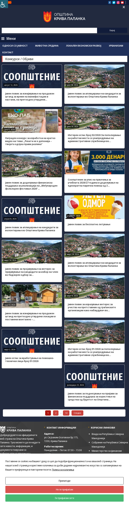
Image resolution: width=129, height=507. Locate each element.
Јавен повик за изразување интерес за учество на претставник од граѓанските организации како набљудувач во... (92, 307)
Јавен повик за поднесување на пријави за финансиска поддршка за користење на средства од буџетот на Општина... (93, 396)
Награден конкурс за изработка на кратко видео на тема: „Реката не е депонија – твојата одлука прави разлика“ (30, 141)
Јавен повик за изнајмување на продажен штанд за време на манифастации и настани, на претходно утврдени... (29, 96)
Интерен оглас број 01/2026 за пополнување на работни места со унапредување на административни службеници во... (94, 352)
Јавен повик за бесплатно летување (89, 224)
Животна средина (46, 45)
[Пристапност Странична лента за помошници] (4, 4)
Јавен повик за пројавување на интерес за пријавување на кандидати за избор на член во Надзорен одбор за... (31, 271)
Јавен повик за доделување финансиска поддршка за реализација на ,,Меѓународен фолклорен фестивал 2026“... (31, 185)
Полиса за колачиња (63, 469)
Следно (77, 413)
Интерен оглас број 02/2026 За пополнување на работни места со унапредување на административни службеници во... (94, 138)
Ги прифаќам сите (64, 498)
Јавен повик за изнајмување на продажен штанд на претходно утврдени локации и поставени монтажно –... (30, 316)
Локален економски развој (83, 45)
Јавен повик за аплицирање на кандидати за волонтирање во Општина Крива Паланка (94, 95)
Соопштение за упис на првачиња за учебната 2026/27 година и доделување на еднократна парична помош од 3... (93, 182)
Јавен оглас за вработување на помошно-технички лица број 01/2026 (29, 359)
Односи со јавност (15, 45)
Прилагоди (64, 480)
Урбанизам (116, 45)
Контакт (7, 52)
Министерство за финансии (107, 450)
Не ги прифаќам (64, 489)
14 (66, 413)
